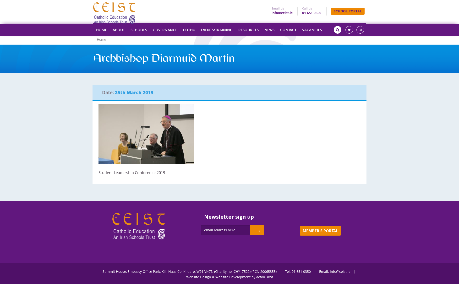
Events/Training (217, 29)
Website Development (233, 277)
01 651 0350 (311, 12)
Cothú (189, 29)
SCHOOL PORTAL (348, 11)
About (119, 29)
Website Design (198, 277)
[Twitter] (349, 30)
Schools (139, 29)
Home (101, 29)
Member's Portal (320, 230)
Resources (248, 29)
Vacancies (312, 29)
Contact (288, 29)
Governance (165, 29)
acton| (264, 277)
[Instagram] (360, 30)
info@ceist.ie (282, 12)
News (269, 29)
